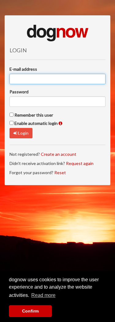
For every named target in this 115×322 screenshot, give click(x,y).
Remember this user (33, 115)
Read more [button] (43, 295)
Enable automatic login (36, 123)
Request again (80, 163)
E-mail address (23, 69)
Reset (60, 172)
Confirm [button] (30, 311)
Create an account (58, 154)
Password (19, 91)
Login (23, 133)
